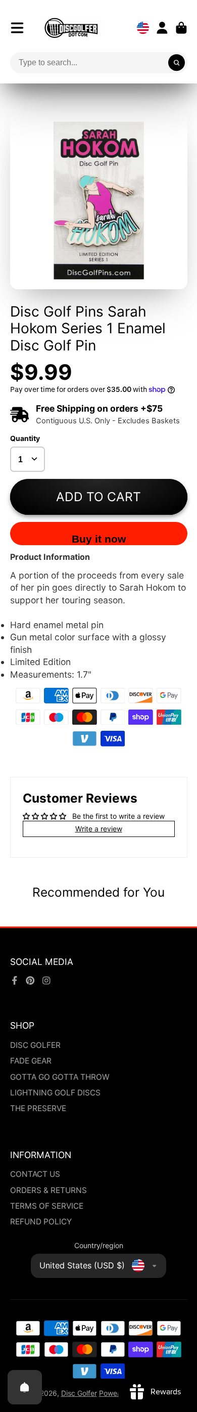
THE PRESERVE (38, 1108)
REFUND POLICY (41, 1221)
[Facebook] (14, 980)
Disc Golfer (79, 1393)
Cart (181, 28)
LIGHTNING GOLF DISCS (55, 1092)
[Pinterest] (30, 980)
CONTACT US (35, 1174)
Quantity (25, 438)
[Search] (176, 62)
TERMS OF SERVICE (46, 1206)
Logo (71, 28)
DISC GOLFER (35, 1045)
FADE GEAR (31, 1061)
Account (162, 28)
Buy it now (99, 539)
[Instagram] (46, 980)
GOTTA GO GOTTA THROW (60, 1077)
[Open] (25, 1387)
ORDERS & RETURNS (48, 1190)
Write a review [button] (98, 828)
